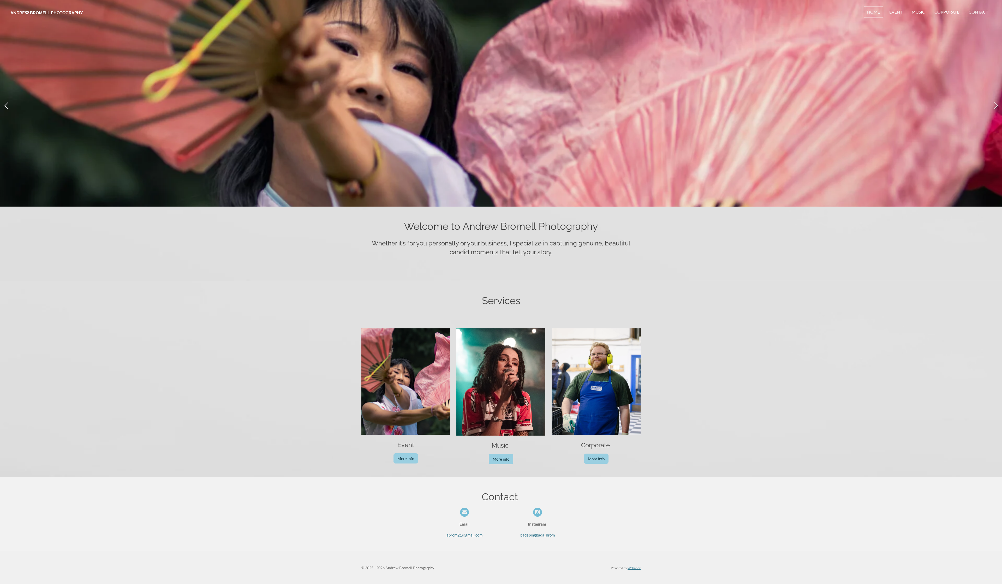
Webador (634, 568)
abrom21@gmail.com (464, 535)
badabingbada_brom (537, 535)
